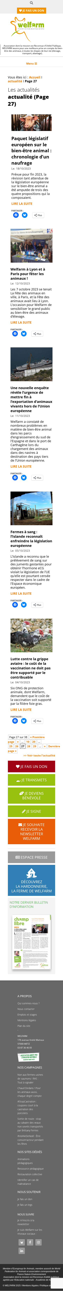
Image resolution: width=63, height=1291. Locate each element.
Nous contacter (26, 1009)
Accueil (34, 77)
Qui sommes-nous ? (29, 1003)
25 (10, 746)
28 (28, 746)
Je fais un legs (25, 1204)
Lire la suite (21, 203)
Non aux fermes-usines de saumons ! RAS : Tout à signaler (30, 1078)
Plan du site (24, 1026)
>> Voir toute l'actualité (39, 755)
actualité (15, 81)
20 (33, 741)
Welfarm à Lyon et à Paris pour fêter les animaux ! (27, 274)
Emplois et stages (27, 1014)
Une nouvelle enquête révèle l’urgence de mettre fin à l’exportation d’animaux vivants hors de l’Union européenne (31, 399)
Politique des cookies (50, 1285)
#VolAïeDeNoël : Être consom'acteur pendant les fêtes (31, 1139)
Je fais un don (25, 1199)
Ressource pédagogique (31, 1168)
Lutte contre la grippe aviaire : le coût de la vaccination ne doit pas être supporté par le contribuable (30, 668)
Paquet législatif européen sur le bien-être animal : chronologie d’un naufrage (31, 150)
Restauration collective (30, 1174)
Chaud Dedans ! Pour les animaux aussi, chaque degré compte (30, 1092)
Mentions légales (27, 1020)
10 (27, 741)
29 (34, 746)
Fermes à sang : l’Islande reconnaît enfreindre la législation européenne (31, 538)
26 (16, 746)
